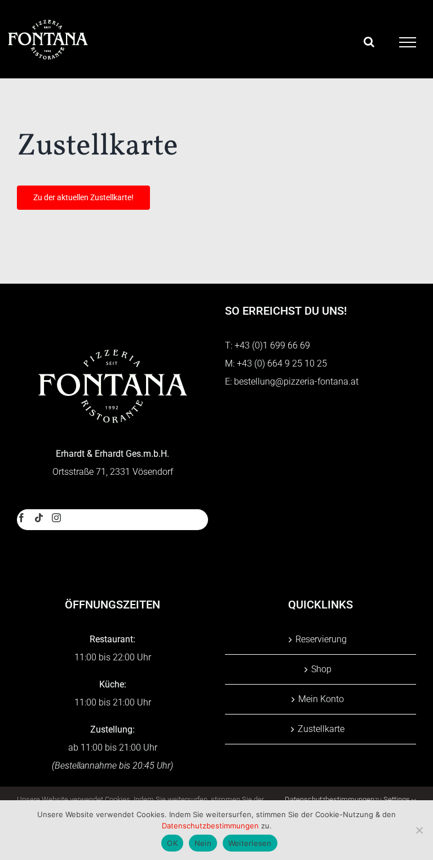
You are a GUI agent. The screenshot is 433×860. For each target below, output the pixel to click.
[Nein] (419, 830)
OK (172, 843)
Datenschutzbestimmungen (210, 825)
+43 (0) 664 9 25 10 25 (282, 363)
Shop (321, 669)
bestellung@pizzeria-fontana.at (296, 381)
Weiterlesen (250, 843)
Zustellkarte (321, 729)
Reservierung (321, 639)
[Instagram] (56, 517)
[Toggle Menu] (408, 42)
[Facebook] (21, 517)
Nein (203, 843)
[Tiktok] (38, 517)
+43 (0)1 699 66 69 (272, 345)
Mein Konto (321, 699)
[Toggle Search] (369, 41)
